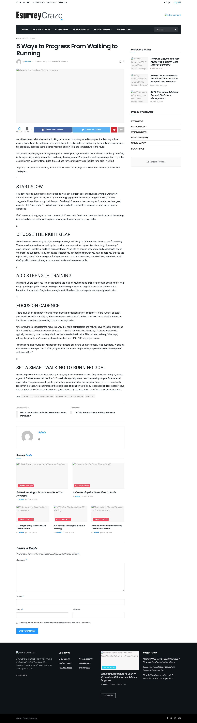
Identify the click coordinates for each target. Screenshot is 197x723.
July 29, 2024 (116, 684)
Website (76, 609)
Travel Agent (102, 29)
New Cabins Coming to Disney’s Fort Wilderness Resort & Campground (159, 677)
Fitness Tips (61, 396)
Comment (21, 560)
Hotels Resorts (39, 2)
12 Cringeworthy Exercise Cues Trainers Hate (31, 527)
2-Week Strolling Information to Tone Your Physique (39, 494)
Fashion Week (81, 29)
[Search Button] (175, 29)
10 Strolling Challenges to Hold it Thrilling (69, 527)
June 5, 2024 (31, 532)
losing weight (77, 396)
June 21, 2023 (157, 102)
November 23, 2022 (159, 85)
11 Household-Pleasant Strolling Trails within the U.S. (106, 527)
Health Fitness (41, 29)
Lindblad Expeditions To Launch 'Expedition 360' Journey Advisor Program (119, 677)
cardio (25, 396)
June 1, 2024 (69, 532)
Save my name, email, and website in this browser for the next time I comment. (55, 622)
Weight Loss (51, 2)
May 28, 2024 (107, 532)
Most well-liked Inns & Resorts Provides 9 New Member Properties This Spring (161, 660)
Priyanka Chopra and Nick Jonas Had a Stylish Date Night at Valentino (164, 61)
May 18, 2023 (157, 68)
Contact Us (62, 2)
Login (168, 2)
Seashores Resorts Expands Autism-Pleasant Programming (159, 668)
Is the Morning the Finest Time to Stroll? (94, 492)
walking (89, 396)
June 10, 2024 (32, 499)
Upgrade (177, 2)
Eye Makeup (61, 29)
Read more (108, 695)
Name (20, 596)
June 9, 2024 (88, 496)
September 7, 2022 (43, 61)
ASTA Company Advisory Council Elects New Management (164, 95)
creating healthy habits (42, 396)
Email (19, 609)
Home (24, 29)
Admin (28, 61)
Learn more (21, 675)
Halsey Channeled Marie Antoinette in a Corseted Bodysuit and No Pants (163, 78)
